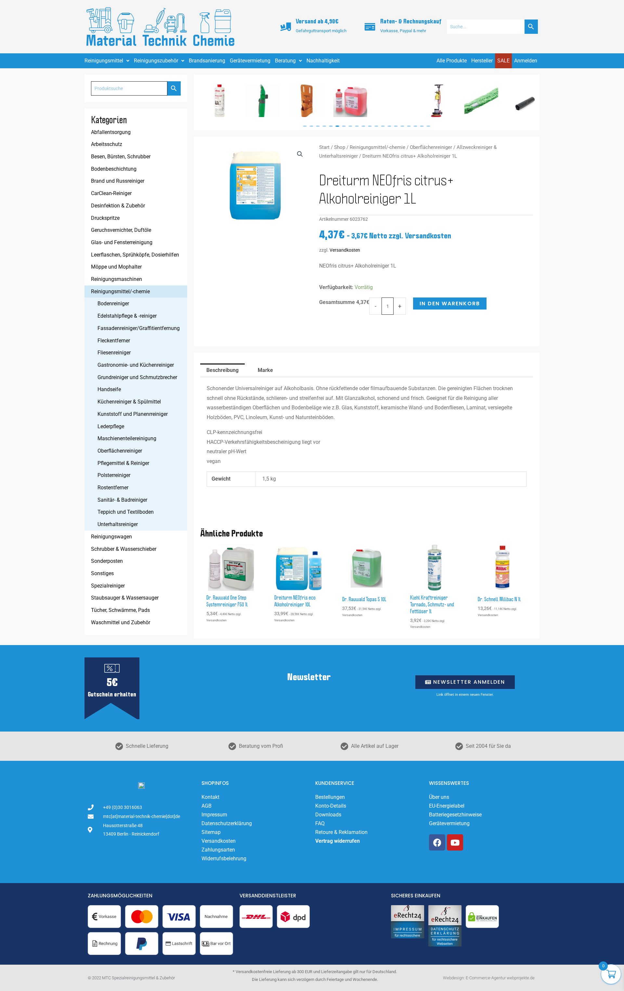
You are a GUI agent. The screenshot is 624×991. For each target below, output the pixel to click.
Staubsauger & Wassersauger (125, 598)
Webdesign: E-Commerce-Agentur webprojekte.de (489, 977)
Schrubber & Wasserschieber (123, 549)
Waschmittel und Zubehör (120, 622)
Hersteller (482, 61)
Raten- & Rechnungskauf (410, 21)
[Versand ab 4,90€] (285, 26)
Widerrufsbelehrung (224, 858)
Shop (339, 147)
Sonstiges (102, 573)
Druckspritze (105, 218)
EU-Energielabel (446, 806)
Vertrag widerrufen (337, 841)
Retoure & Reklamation (341, 832)
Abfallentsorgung (111, 132)
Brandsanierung (207, 61)
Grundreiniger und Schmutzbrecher (137, 377)
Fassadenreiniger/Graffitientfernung (139, 328)
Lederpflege (111, 426)
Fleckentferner (114, 340)
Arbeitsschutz (106, 144)
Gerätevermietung (250, 61)
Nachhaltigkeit (323, 61)
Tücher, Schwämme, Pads (120, 610)
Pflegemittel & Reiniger (123, 463)
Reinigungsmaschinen (116, 279)
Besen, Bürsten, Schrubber (120, 156)
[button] (305, 126)
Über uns (439, 797)
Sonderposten (107, 561)
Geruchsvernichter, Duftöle (121, 230)
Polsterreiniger (114, 475)
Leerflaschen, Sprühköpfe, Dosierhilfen (135, 255)
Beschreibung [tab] (222, 370)
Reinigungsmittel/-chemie (120, 291)
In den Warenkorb (450, 303)
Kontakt (210, 797)
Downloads (328, 815)
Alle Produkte (451, 61)
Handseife (109, 389)
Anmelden (525, 61)
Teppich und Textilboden (126, 512)
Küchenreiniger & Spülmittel (129, 402)
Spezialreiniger (108, 586)
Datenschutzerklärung (227, 823)
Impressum (214, 815)
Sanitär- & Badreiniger (122, 500)
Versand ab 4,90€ (317, 21)
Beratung (285, 61)
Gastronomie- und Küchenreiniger (136, 365)
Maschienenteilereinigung (127, 438)
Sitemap (211, 832)
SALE (503, 61)
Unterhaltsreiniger (118, 524)
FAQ (320, 823)
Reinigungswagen (111, 537)
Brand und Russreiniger (117, 181)
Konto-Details (330, 806)
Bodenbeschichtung (113, 169)
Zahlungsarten (218, 850)
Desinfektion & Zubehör (118, 206)
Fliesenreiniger (114, 353)
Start (324, 147)
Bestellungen (330, 797)
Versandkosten (345, 250)
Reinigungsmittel (103, 61)
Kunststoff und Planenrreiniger (133, 414)
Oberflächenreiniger (120, 451)
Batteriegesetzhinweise (455, 815)
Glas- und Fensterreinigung (121, 242)
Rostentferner (113, 487)
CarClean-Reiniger (111, 193)
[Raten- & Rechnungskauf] (370, 26)
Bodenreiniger (113, 303)
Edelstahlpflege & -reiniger (127, 316)
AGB (207, 806)
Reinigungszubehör (156, 61)
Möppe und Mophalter (116, 267)
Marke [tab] (265, 370)
